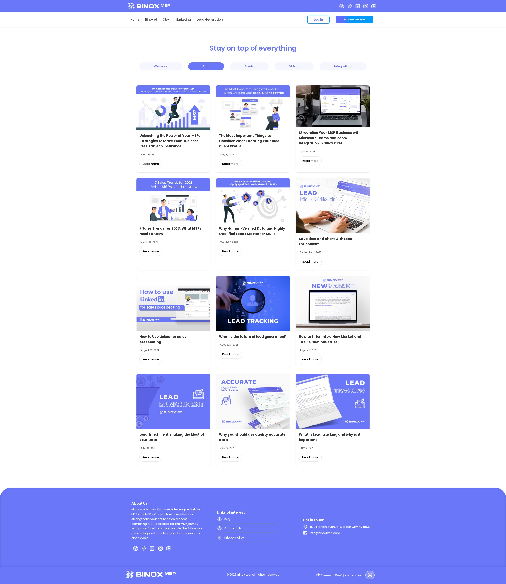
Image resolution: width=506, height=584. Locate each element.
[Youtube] (374, 6)
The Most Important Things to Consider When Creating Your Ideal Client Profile (249, 141)
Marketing (183, 19)
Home (134, 19)
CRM (166, 19)
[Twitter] (350, 6)
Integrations (343, 66)
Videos (294, 66)
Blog (206, 66)
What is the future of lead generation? (252, 336)
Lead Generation (210, 19)
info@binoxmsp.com (325, 533)
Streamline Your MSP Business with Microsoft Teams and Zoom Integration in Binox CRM (330, 138)
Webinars (161, 66)
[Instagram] (366, 6)
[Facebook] (342, 6)
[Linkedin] (358, 6)
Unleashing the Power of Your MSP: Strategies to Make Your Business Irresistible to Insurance (169, 141)
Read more (151, 164)
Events (249, 66)
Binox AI (151, 19)
